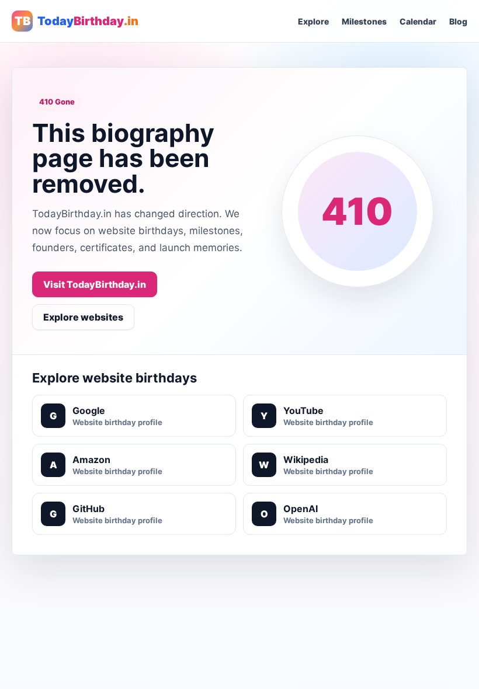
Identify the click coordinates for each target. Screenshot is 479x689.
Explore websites (83, 317)
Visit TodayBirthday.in (94, 284)
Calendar (418, 21)
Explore (313, 21)
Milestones (364, 21)
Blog (458, 21)
